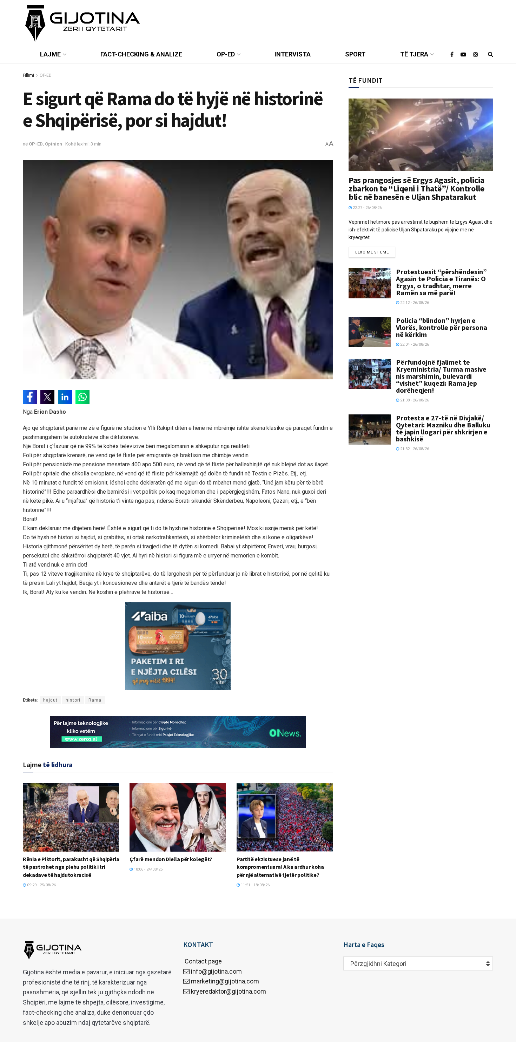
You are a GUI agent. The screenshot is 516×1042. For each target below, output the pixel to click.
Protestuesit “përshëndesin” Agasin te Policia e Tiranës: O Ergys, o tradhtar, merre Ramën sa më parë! (441, 282)
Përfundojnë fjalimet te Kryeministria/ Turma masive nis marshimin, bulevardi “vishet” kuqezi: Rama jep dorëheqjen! (441, 376)
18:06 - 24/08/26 (148, 869)
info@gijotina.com (216, 971)
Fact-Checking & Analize (141, 54)
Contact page (202, 961)
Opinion (53, 144)
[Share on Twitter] (47, 397)
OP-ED (226, 54)
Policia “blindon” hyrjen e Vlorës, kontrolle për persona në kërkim (441, 327)
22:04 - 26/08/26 (414, 344)
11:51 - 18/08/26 (255, 885)
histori (73, 700)
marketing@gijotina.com (225, 981)
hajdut (50, 700)
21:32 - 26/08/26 (414, 449)
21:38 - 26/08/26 (414, 400)
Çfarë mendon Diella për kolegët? (171, 858)
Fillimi (28, 75)
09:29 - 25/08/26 (41, 885)
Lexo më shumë (372, 252)
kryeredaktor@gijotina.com (228, 991)
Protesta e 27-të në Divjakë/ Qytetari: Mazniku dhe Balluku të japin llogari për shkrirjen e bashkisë (443, 428)
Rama (94, 700)
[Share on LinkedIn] (65, 397)
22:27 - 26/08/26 (367, 207)
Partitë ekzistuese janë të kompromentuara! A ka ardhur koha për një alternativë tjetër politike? (280, 866)
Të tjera (414, 54)
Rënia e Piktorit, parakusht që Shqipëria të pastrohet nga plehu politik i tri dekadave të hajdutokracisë (71, 866)
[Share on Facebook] (30, 397)
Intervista (292, 54)
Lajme (50, 54)
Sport (355, 54)
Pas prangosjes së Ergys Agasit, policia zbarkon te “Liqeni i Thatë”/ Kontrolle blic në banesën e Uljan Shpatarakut (416, 188)
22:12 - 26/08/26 (414, 302)
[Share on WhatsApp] (82, 397)
